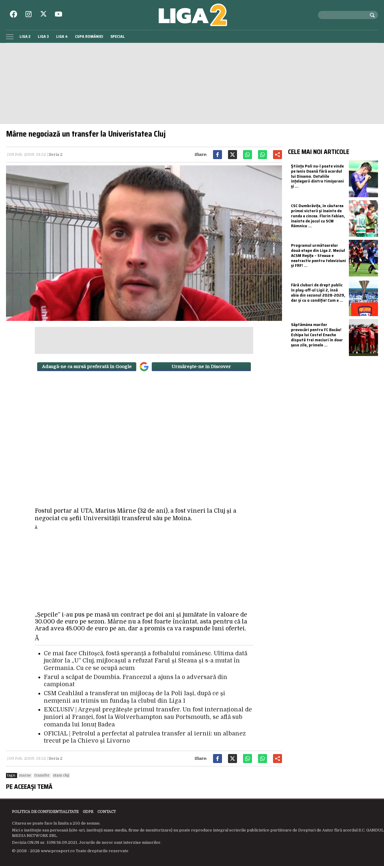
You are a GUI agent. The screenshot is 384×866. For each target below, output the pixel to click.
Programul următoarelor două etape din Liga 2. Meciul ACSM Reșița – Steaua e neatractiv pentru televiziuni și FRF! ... (318, 255)
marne (25, 775)
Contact (107, 812)
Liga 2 (25, 36)
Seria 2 (55, 154)
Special (117, 36)
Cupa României (89, 36)
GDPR (88, 812)
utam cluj (61, 775)
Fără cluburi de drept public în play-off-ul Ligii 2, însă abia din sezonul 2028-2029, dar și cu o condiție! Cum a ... (318, 292)
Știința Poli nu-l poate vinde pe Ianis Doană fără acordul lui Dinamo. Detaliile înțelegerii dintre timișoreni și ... (317, 176)
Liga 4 (62, 36)
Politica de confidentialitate (45, 812)
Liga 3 (43, 36)
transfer (42, 775)
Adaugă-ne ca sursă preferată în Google (87, 366)
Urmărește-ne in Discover (201, 366)
